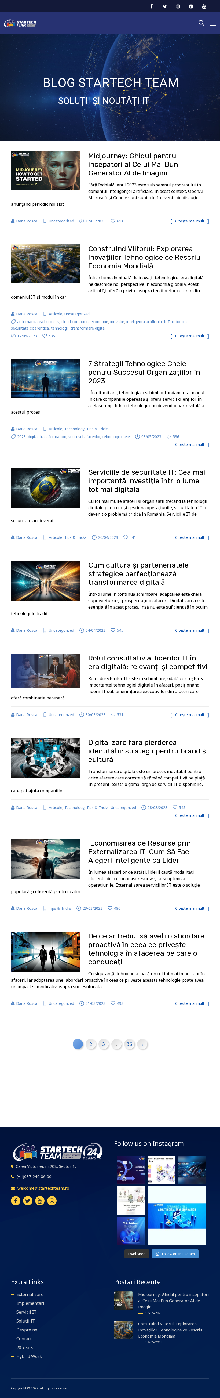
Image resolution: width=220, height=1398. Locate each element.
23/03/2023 (92, 908)
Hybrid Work (29, 1356)
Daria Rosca (26, 220)
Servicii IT (26, 1312)
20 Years (24, 1347)
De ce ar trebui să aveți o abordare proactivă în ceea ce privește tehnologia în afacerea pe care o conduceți (146, 949)
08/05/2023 (151, 436)
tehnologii (59, 328)
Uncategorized (61, 220)
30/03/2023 (95, 714)
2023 (21, 436)
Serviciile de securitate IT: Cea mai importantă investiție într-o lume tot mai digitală (146, 481)
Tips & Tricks (97, 428)
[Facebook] (15, 1200)
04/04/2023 (95, 630)
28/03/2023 (157, 807)
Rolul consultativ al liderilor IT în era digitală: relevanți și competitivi (148, 662)
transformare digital (88, 328)
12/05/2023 (95, 220)
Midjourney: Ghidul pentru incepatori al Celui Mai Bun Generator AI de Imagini (133, 164)
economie (99, 321)
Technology (74, 428)
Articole (55, 313)
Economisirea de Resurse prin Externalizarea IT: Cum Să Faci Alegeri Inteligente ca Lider (139, 852)
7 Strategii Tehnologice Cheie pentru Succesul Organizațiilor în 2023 (144, 372)
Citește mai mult (189, 220)
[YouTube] (40, 1200)
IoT (167, 321)
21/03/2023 (95, 1003)
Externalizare (29, 1294)
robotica (179, 321)
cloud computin (75, 321)
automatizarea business (38, 321)
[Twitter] (27, 1200)
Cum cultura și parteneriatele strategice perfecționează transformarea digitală (138, 574)
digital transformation (47, 436)
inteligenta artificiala (144, 321)
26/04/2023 (108, 537)
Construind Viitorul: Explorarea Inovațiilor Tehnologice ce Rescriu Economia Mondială (144, 257)
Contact (24, 1339)
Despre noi (27, 1330)
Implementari (30, 1303)
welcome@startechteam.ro (43, 1188)
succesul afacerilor (84, 436)
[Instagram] (52, 1200)
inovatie (117, 321)
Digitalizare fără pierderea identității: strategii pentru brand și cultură (148, 751)
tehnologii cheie (116, 436)
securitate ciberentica (30, 328)
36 (129, 1044)
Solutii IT (25, 1321)
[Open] (131, 1170)
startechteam (130, 1158)
